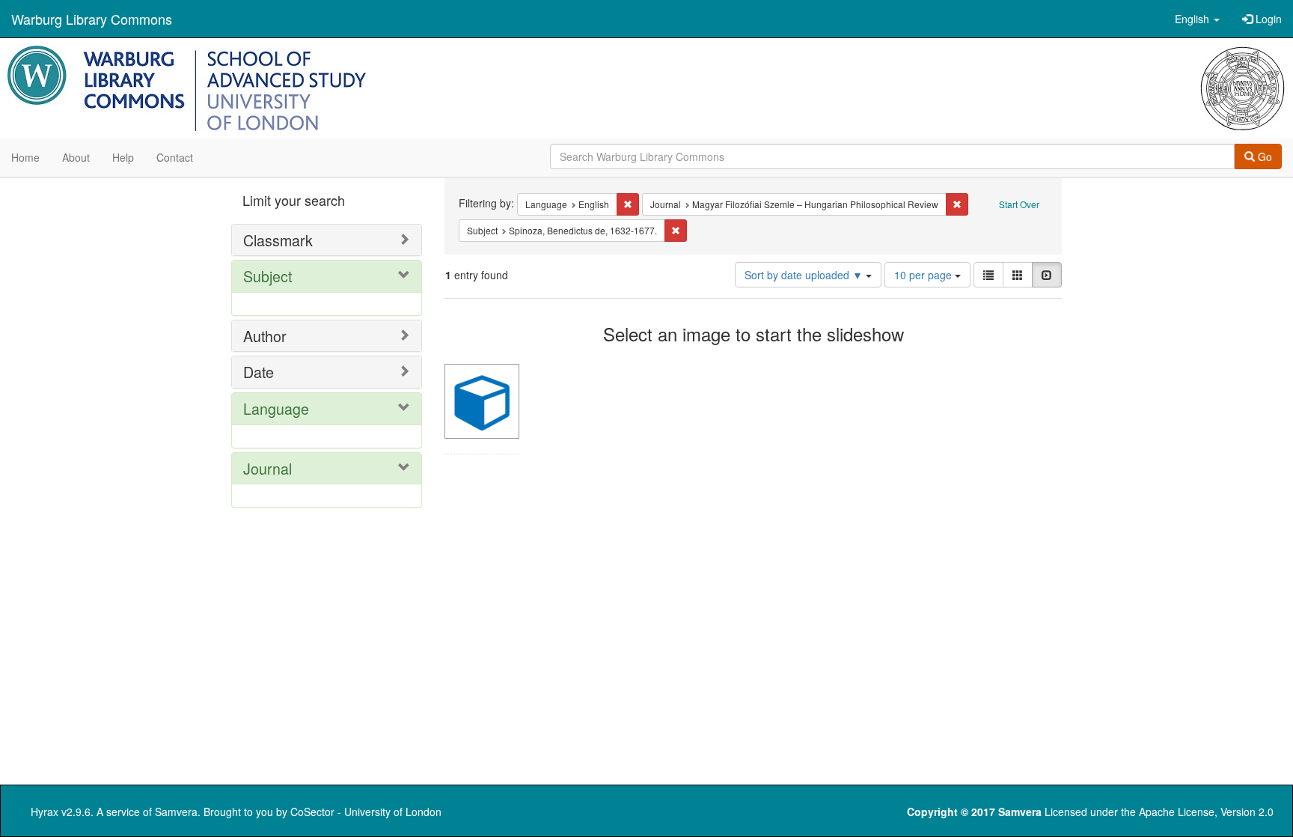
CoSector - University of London (365, 811)
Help (123, 157)
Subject (267, 276)
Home (25, 157)
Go (1263, 156)
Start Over (1019, 204)
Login (1267, 18)
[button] (1197, 18)
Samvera (176, 811)
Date (258, 372)
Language (276, 408)
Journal (267, 468)
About (76, 157)
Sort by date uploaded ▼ (805, 274)
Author (265, 336)
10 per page (924, 274)
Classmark (278, 240)
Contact (174, 157)
